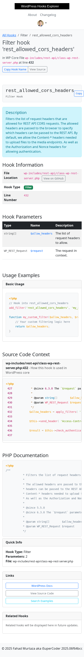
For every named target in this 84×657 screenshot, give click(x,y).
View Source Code (42, 593)
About (32, 15)
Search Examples (42, 601)
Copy (79, 93)
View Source (38, 69)
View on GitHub (54, 178)
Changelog (48, 15)
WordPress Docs (42, 586)
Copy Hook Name (15, 69)
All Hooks (9, 35)
